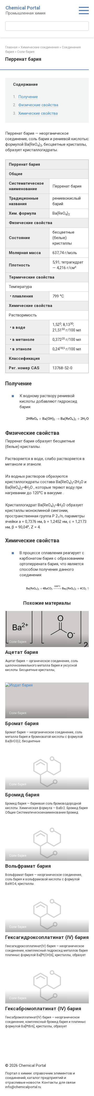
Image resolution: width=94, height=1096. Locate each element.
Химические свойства (38, 113)
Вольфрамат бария (28, 866)
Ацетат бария (21, 652)
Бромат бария (22, 723)
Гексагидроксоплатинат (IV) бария (47, 937)
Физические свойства (38, 105)
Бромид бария (22, 795)
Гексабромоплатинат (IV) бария (43, 1009)
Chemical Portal (22, 8)
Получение (28, 96)
